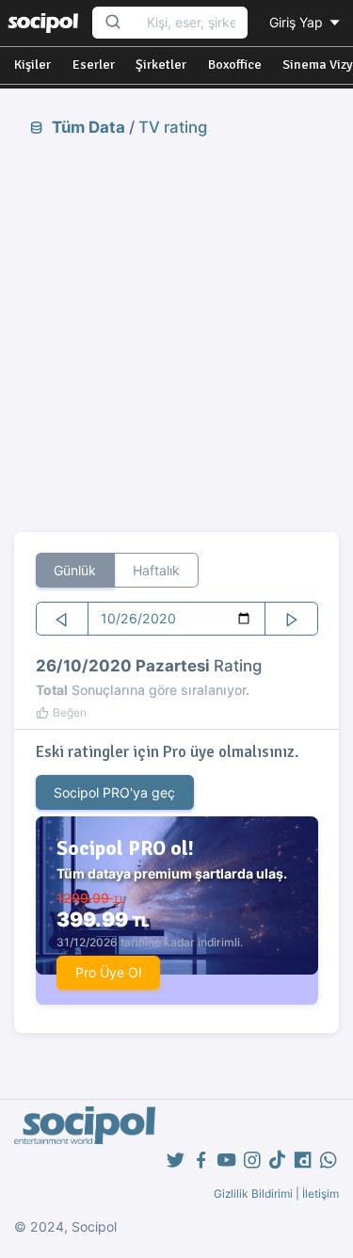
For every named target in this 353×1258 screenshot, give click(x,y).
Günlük (75, 570)
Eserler (93, 64)
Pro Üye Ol (108, 972)
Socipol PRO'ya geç (114, 792)
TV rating (172, 127)
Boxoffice (235, 64)
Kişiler (32, 64)
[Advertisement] (176, 333)
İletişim (320, 1193)
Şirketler (161, 64)
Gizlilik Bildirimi (253, 1193)
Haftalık (156, 570)
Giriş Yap (298, 22)
